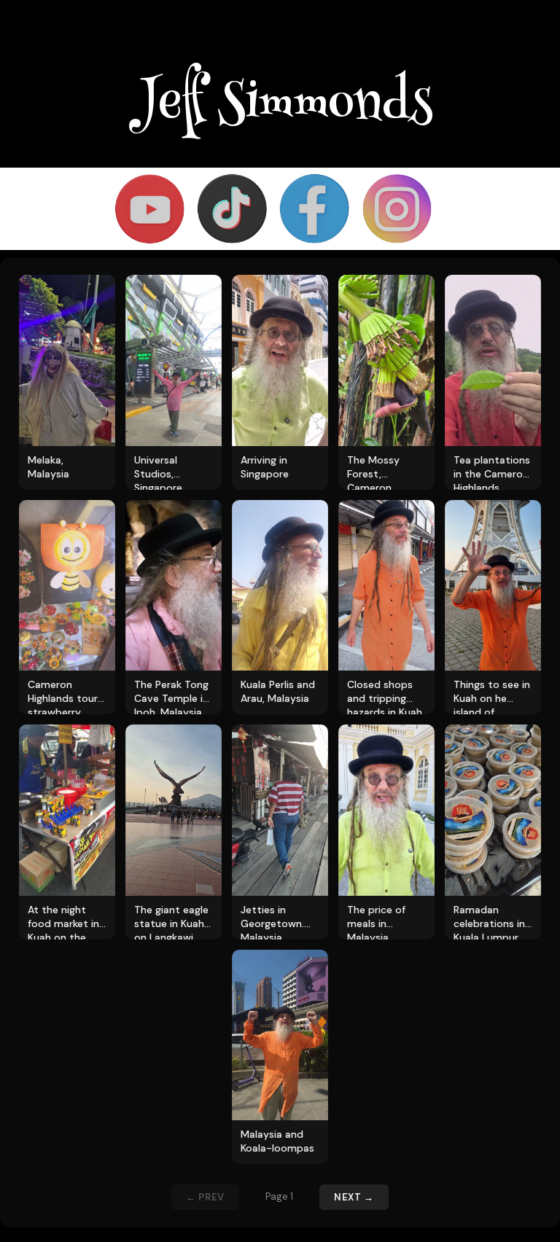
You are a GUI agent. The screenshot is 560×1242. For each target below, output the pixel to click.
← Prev (205, 1197)
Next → (354, 1197)
